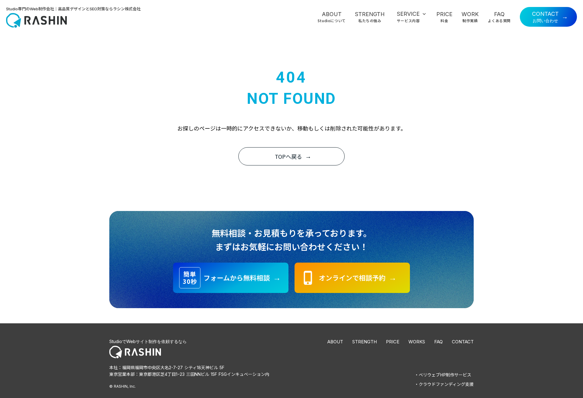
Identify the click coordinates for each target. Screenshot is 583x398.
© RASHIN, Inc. (122, 386)
